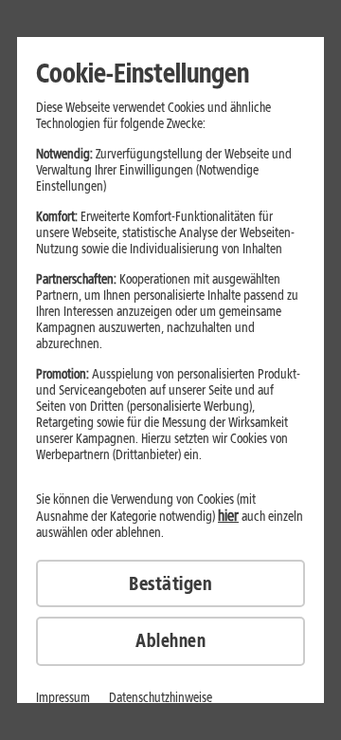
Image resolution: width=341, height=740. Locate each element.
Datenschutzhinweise (160, 698)
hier (228, 516)
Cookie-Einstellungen (142, 73)
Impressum (63, 698)
